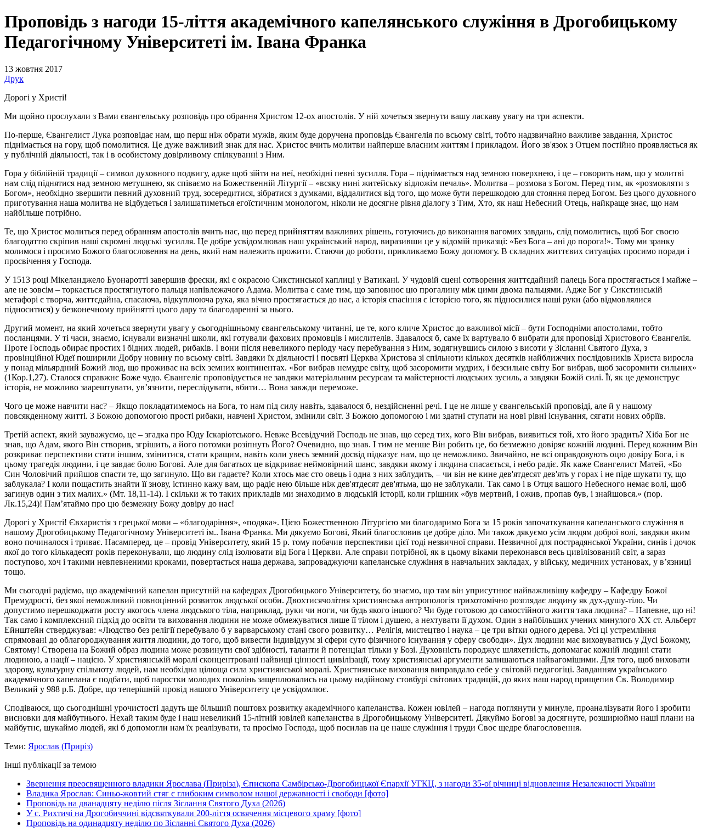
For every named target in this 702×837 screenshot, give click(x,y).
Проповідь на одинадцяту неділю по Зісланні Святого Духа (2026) (150, 823)
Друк (14, 78)
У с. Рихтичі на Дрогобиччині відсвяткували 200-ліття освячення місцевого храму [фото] (193, 813)
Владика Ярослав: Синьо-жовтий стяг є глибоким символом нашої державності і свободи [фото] (207, 793)
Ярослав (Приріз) (60, 746)
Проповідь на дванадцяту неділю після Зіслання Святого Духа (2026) (155, 803)
